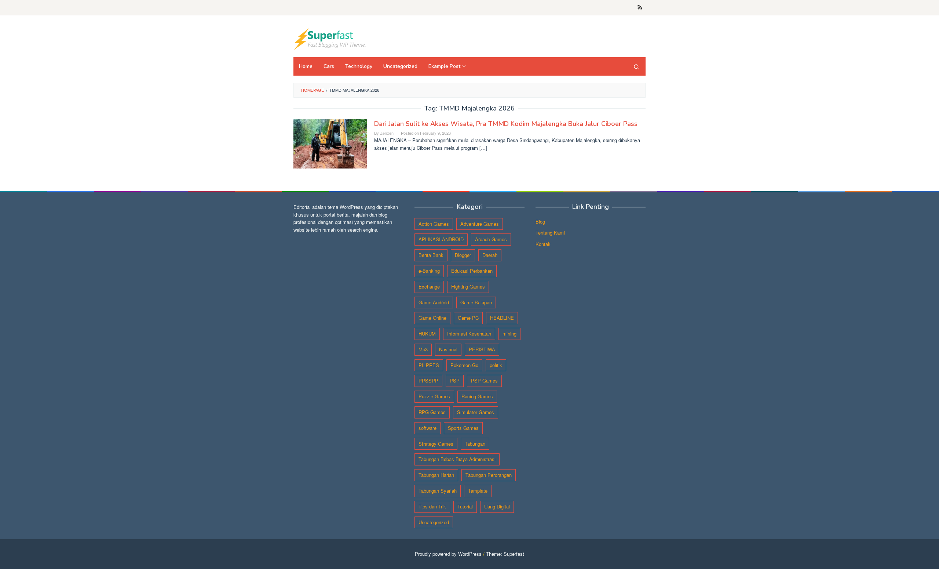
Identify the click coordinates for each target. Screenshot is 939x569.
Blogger (463, 254)
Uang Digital (497, 506)
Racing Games (477, 396)
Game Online (432, 317)
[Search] (636, 66)
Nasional (448, 349)
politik (496, 365)
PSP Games (484, 380)
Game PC (468, 317)
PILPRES (429, 365)
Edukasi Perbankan (472, 270)
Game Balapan (476, 302)
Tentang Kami (550, 232)
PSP (455, 380)
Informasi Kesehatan (469, 333)
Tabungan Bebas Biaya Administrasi (457, 459)
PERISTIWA (482, 349)
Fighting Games (468, 286)
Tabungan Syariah (438, 490)
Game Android (434, 302)
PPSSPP (428, 380)
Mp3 (423, 349)
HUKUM (427, 333)
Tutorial (465, 506)
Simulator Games (475, 412)
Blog (540, 221)
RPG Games (432, 412)
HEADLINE (502, 317)
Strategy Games (436, 443)
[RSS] (640, 7)
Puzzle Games (434, 396)
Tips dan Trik (432, 506)
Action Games (434, 223)
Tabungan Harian (436, 474)
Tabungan (475, 443)
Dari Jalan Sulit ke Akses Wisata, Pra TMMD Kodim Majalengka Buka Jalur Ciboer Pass (505, 123)
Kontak (543, 243)
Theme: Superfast (505, 553)
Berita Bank (431, 254)
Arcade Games (491, 239)
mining (509, 333)
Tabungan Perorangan (488, 474)
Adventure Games (479, 223)
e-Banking (429, 270)
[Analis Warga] (330, 38)
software (427, 427)
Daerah (489, 254)
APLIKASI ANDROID (441, 239)
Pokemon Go (464, 365)
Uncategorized (434, 522)
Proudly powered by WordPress (448, 553)
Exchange (429, 286)
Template (477, 490)
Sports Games (463, 427)
